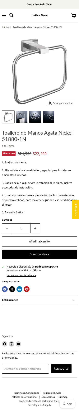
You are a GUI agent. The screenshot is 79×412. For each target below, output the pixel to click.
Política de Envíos (52, 393)
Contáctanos (48, 397)
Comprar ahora (39, 254)
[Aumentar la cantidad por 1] (35, 228)
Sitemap (63, 397)
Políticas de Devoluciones (24, 397)
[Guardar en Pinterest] (27, 289)
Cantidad (7, 220)
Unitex (10, 146)
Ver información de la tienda (21, 275)
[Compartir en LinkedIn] (19, 289)
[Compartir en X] (12, 289)
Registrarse (61, 368)
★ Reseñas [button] (76, 209)
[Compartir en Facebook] (5, 289)
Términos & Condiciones (26, 393)
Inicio (5, 27)
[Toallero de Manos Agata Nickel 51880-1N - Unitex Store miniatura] (8, 117)
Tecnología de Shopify (39, 405)
